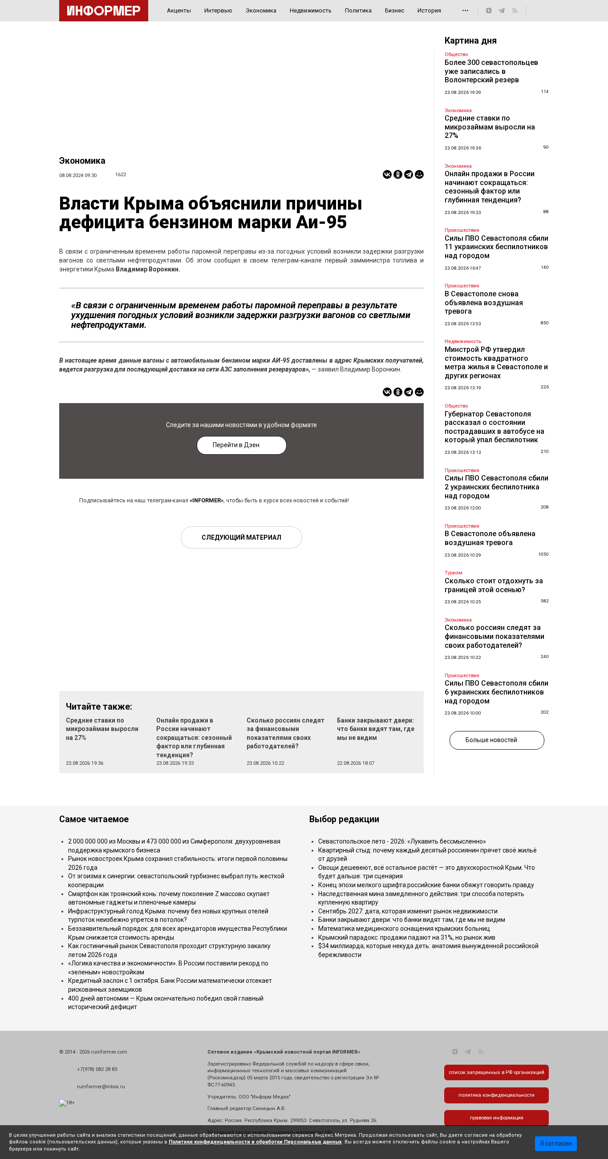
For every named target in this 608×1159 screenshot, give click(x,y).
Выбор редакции (344, 819)
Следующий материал (241, 537)
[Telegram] (408, 174)
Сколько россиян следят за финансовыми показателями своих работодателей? (494, 636)
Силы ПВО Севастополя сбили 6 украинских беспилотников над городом (496, 692)
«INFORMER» (206, 500)
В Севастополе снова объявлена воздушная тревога (484, 302)
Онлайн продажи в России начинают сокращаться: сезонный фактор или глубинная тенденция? (194, 738)
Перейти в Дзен (236, 444)
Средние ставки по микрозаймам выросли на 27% (102, 729)
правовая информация (496, 1118)
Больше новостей (491, 739)
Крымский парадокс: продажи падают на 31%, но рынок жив (406, 937)
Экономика (261, 10)
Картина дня (471, 41)
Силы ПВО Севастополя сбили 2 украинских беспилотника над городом (496, 487)
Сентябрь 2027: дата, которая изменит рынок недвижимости (408, 911)
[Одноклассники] (397, 174)
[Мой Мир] (419, 174)
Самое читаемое (94, 819)
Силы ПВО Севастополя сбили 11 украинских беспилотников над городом (496, 247)
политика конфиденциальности (496, 1095)
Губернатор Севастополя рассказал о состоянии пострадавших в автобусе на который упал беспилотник (494, 427)
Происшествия (462, 230)
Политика (358, 10)
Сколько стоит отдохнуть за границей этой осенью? (494, 585)
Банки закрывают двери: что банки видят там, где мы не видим (375, 729)
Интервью (218, 10)
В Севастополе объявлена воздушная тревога (490, 538)
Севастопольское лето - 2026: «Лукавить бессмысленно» (402, 841)
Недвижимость (311, 10)
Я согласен (556, 1143)
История (429, 10)
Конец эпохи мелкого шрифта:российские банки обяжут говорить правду (426, 884)
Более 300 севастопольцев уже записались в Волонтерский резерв (491, 71)
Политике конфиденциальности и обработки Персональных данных (255, 1142)
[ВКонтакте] (387, 174)
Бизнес (394, 10)
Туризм (453, 573)
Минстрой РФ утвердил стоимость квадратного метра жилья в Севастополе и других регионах (496, 362)
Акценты (179, 10)
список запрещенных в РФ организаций (496, 1072)
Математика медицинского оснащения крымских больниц (404, 928)
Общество (456, 54)
